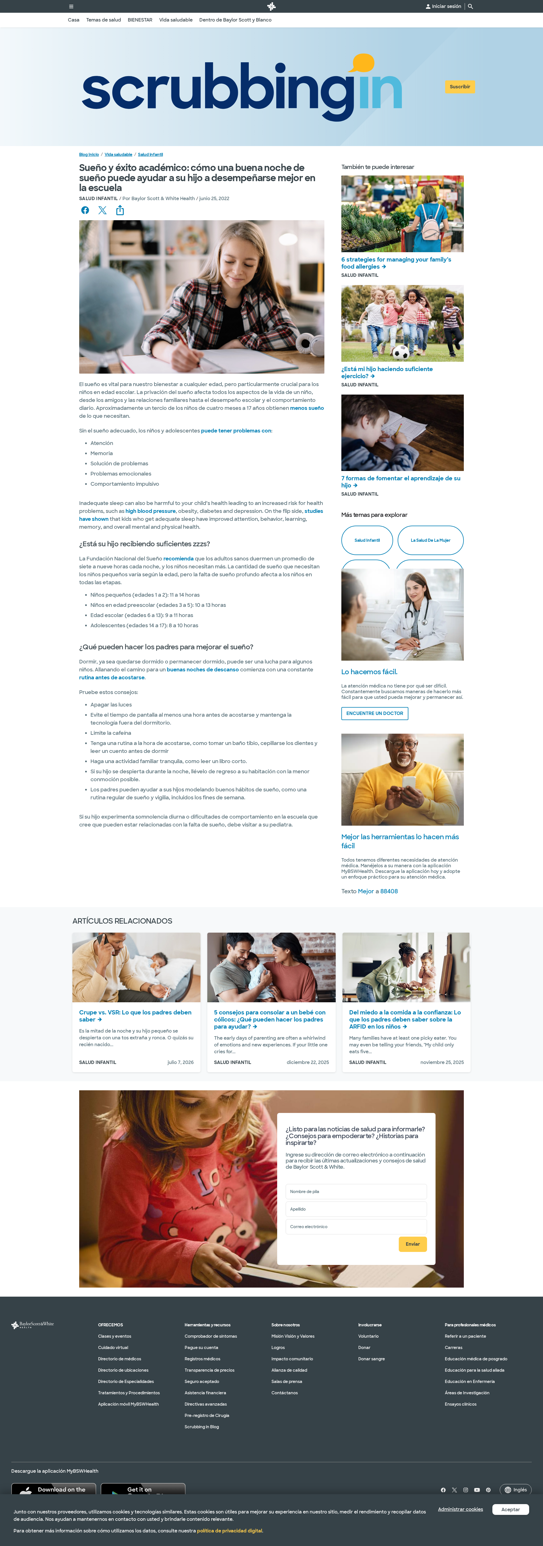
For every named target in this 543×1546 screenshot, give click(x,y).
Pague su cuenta (201, 1347)
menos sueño (307, 408)
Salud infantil (150, 154)
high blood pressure (151, 511)
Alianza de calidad (289, 1370)
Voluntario (368, 1336)
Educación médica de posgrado (476, 1358)
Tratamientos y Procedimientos (129, 1392)
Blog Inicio (89, 154)
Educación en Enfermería (470, 1381)
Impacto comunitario (292, 1358)
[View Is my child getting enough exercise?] (402, 323)
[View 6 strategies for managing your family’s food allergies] (402, 213)
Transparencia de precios (209, 1370)
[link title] (271, 6)
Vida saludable (118, 154)
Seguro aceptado (202, 1381)
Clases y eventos (114, 1336)
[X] (454, 1490)
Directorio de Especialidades (126, 1381)
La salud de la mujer (431, 540)
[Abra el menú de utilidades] (71, 6)
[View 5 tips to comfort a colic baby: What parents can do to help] (271, 967)
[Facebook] (442, 1490)
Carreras (453, 1347)
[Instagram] (465, 1490)
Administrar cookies (460, 1509)
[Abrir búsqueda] (470, 6)
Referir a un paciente (465, 1336)
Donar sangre (371, 1358)
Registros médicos (202, 1358)
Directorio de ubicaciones (123, 1370)
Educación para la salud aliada (475, 1370)
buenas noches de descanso (203, 669)
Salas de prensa (287, 1381)
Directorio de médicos (119, 1358)
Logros (278, 1347)
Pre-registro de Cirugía (207, 1415)
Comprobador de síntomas (211, 1336)
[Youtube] (477, 1490)
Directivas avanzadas (206, 1404)
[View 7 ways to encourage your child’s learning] (402, 433)
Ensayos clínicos (461, 1404)
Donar (364, 1347)
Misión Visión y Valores (293, 1336)
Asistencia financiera (205, 1392)
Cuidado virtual (113, 1347)
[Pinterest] (488, 1490)
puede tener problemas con (236, 430)
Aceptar (510, 1510)
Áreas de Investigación (467, 1392)
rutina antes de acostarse (112, 677)
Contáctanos (285, 1392)
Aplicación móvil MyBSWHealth (128, 1404)
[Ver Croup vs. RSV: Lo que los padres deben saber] (136, 967)
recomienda (178, 558)
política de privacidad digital (229, 1531)
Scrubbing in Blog (202, 1426)
